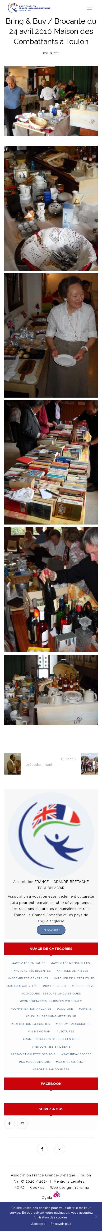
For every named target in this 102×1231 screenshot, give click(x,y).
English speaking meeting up (52, 1016)
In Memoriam (40, 1031)
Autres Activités (23, 986)
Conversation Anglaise (32, 1008)
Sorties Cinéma (70, 1062)
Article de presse (73, 970)
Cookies (37, 1187)
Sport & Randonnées (52, 1069)
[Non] (96, 1216)
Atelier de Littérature (75, 978)
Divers (86, 1008)
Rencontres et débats (52, 1046)
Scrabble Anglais (35, 1062)
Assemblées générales (29, 978)
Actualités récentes (33, 970)
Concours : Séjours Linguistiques (52, 993)
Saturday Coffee (77, 1054)
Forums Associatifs (74, 1024)
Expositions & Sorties (32, 1024)
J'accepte (38, 1224)
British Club (55, 986)
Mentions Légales (69, 1181)
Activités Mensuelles (71, 963)
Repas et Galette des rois (34, 1054)
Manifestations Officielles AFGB (52, 1039)
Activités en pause (29, 963)
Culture (66, 1008)
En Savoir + (51, 930)
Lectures (66, 1031)
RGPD (19, 1187)
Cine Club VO (84, 986)
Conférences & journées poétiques (52, 1001)
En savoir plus (61, 1224)
